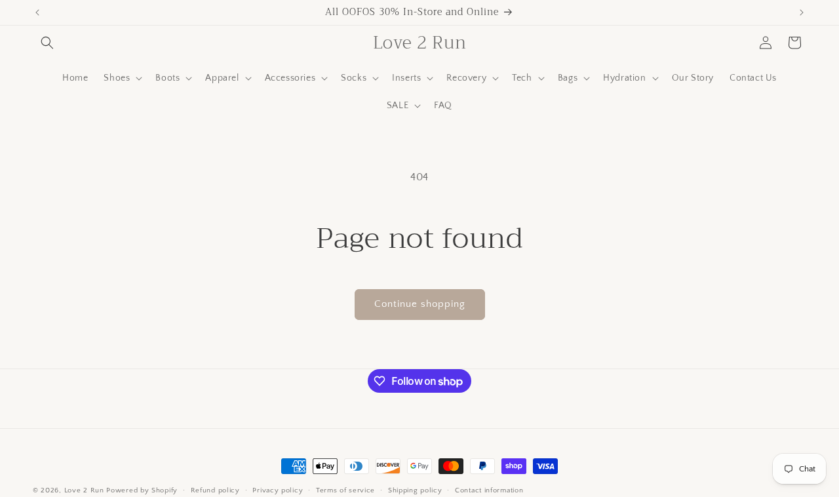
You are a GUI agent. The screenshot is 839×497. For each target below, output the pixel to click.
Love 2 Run (84, 490)
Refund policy (215, 490)
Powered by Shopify (142, 490)
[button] (47, 42)
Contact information (489, 490)
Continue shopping (419, 303)
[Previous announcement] (37, 12)
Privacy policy (277, 490)
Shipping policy (415, 490)
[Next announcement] (801, 12)
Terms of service (345, 490)
